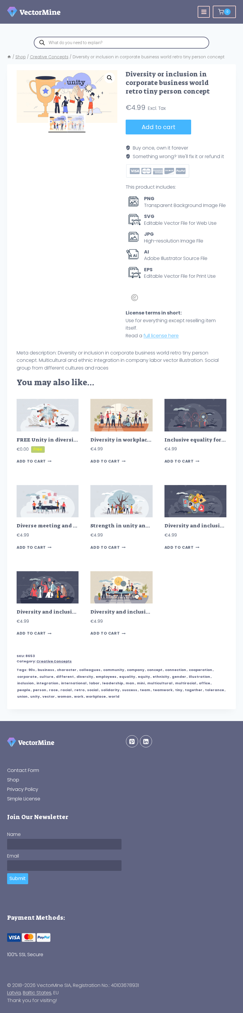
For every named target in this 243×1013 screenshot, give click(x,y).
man (130, 683)
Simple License (23, 798)
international (74, 683)
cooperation (200, 669)
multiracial (185, 683)
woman (64, 696)
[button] (109, 78)
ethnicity (161, 676)
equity (144, 676)
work (78, 696)
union (22, 696)
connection (175, 669)
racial (66, 690)
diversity (84, 676)
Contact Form (23, 770)
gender (179, 676)
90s (31, 669)
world (113, 696)
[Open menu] (204, 12)
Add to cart (158, 127)
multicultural (159, 683)
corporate (27, 676)
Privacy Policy (22, 789)
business (46, 669)
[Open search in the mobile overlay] (121, 43)
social (92, 690)
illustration (199, 676)
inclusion (25, 683)
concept (154, 669)
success (129, 690)
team (145, 690)
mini (141, 683)
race (53, 690)
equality (127, 676)
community (113, 669)
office (204, 683)
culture (46, 676)
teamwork (162, 690)
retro (79, 690)
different (65, 676)
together (193, 690)
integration (47, 683)
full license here (161, 335)
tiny (178, 690)
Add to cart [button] (31, 461)
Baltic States (37, 992)
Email (13, 856)
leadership (112, 683)
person (39, 690)
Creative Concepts (54, 661)
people (23, 690)
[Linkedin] (146, 741)
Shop (13, 779)
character (66, 669)
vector (48, 696)
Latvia (14, 992)
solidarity (110, 690)
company (135, 669)
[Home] (9, 57)
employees (106, 676)
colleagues (89, 669)
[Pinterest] (132, 741)
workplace (96, 696)
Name (14, 834)
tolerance (214, 690)
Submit (17, 878)
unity (35, 696)
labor (94, 683)
